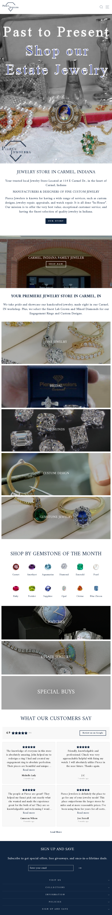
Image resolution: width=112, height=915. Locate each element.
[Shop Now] (56, 262)
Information (55, 894)
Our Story (56, 221)
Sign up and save (55, 909)
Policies (55, 902)
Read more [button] (29, 770)
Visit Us (55, 880)
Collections (55, 887)
